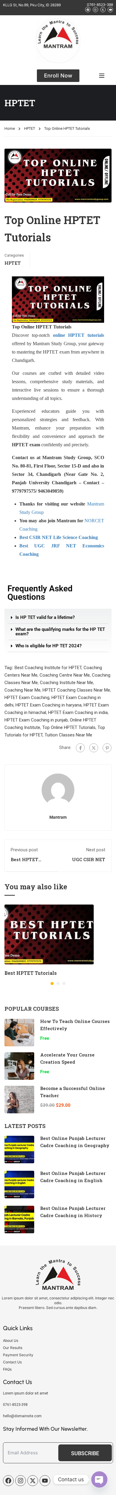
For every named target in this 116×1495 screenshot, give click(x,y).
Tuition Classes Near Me (68, 735)
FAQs (7, 1369)
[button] (58, 618)
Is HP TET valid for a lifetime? (45, 617)
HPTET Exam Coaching (26, 697)
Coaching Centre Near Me (65, 675)
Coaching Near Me (22, 690)
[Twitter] (93, 747)
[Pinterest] (107, 747)
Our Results (12, 1347)
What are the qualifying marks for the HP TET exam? (60, 632)
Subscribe (85, 1453)
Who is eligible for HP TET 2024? (48, 645)
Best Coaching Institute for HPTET (48, 667)
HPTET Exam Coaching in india (78, 712)
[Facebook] (80, 747)
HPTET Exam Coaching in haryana (48, 705)
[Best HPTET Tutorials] (49, 934)
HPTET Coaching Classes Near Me (76, 690)
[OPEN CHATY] (99, 1479)
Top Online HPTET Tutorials (68, 727)
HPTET (29, 128)
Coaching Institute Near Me (66, 682)
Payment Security (18, 1355)
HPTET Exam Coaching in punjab (36, 720)
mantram (58, 817)
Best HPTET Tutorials (24, 862)
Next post (95, 849)
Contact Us (12, 1362)
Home (9, 128)
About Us (10, 1340)
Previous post (24, 849)
